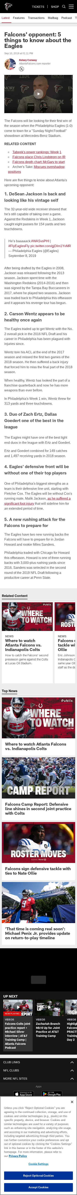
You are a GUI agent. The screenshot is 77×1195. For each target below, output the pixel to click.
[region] (38, 1145)
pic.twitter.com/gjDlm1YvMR (50, 246)
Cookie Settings (39, 1164)
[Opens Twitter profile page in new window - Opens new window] (21, 68)
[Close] (72, 1101)
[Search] (64, 6)
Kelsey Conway (28, 60)
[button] (38, 94)
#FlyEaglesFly (19, 246)
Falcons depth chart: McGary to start (39, 162)
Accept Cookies (38, 1187)
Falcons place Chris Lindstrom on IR (39, 157)
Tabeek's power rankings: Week (36, 152)
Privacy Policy (18, 1156)
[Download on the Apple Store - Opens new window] (23, 1094)
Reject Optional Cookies (38, 1175)
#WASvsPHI (40, 241)
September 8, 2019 (22, 256)
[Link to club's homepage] (8, 5)
